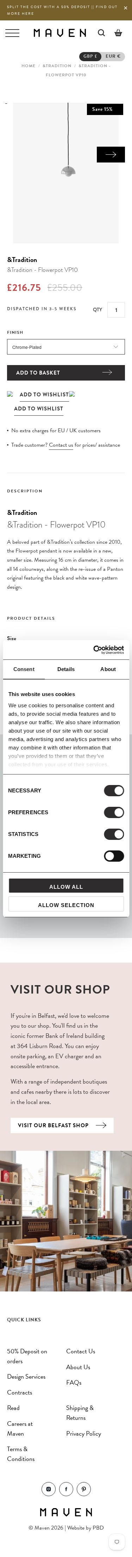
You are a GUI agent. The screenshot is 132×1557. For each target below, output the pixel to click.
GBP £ (90, 56)
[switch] (114, 812)
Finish (15, 332)
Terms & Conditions (20, 1453)
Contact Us (80, 1351)
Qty (97, 309)
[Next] (111, 154)
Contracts (19, 1392)
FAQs (73, 1382)
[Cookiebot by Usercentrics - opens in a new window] (94, 650)
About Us (78, 1367)
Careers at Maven (20, 1428)
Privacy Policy (83, 1433)
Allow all (66, 887)
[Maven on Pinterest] (84, 1494)
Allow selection (66, 905)
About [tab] (108, 669)
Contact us (61, 445)
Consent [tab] (23, 669)
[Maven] (60, 32)
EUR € (113, 56)
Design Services (26, 1376)
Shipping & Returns (80, 1412)
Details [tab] (66, 669)
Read (13, 1407)
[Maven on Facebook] (66, 1494)
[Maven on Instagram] (49, 1494)
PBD (98, 1528)
